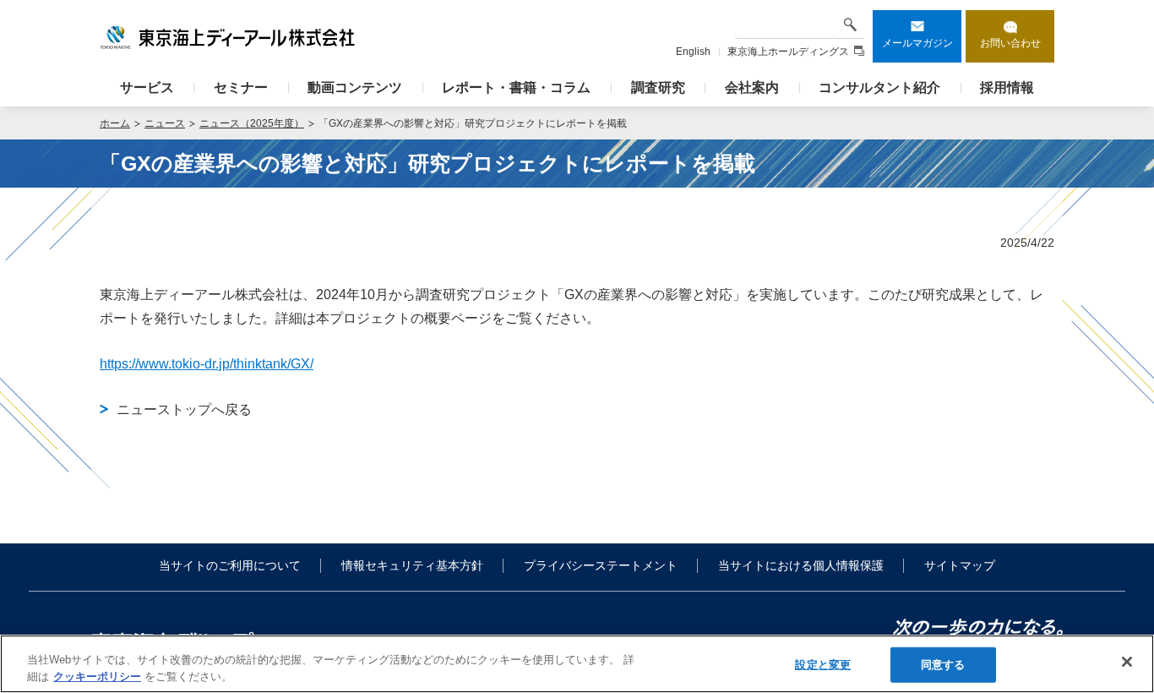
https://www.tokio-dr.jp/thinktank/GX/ (206, 364)
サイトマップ (959, 565)
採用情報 (1007, 87)
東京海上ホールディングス (788, 51)
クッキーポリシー (97, 675)
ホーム (115, 123)
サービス (147, 87)
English (693, 51)
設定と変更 (823, 664)
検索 (849, 24)
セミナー (241, 87)
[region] (577, 664)
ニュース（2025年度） (251, 123)
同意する (943, 664)
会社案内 (752, 87)
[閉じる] (1127, 661)
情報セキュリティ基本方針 (412, 565)
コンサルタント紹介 (879, 87)
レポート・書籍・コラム (516, 87)
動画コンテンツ (355, 87)
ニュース (164, 123)
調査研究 (658, 87)
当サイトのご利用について (230, 565)
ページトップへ (1121, 487)
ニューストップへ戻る (184, 409)
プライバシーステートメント (601, 565)
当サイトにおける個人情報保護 (801, 565)
